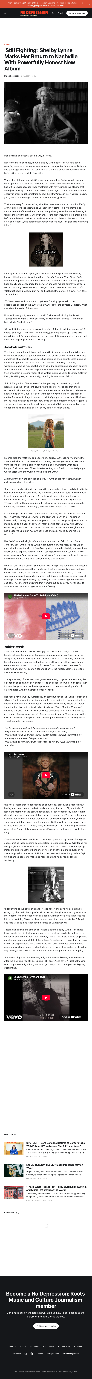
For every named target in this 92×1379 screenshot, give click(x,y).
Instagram (26, 1354)
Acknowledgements (71, 1354)
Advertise (17, 1354)
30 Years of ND (64, 1346)
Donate (40, 1354)
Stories (7, 44)
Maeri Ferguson (11, 76)
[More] (5, 13)
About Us (12, 1346)
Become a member (77, 13)
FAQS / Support (53, 1354)
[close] (89, 4)
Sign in (61, 13)
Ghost (74, 1372)
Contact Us (78, 1346)
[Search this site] (53, 13)
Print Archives (48, 1346)
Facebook (32, 1354)
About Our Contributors (29, 1346)
